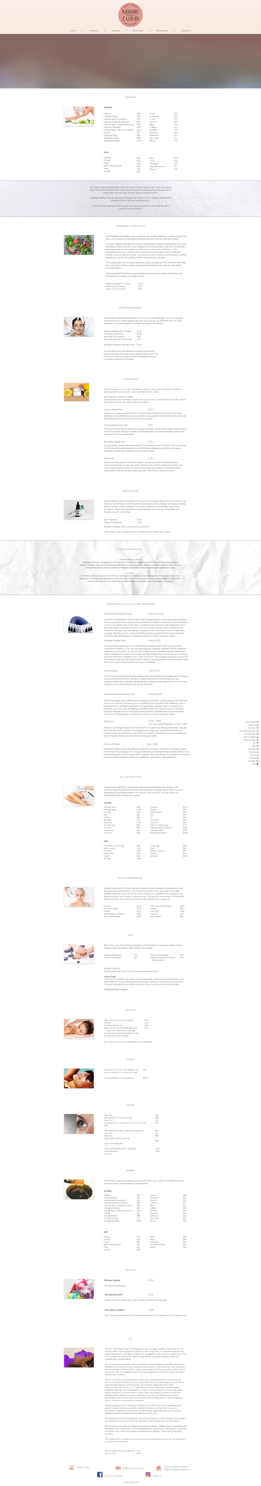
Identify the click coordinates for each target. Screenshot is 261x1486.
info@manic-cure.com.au (133, 1468)
